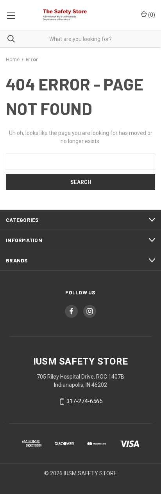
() (151, 15)
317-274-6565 (84, 401)
